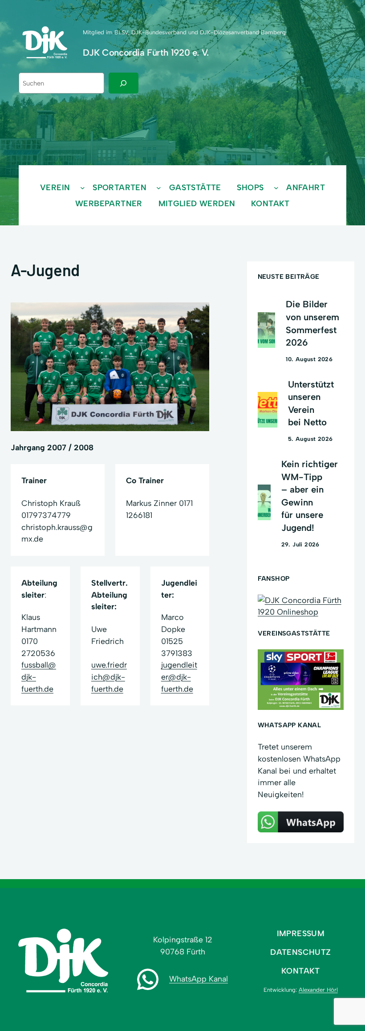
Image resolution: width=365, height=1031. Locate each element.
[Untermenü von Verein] (82, 187)
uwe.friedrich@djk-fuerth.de (109, 676)
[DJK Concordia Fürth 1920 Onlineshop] (301, 611)
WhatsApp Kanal (198, 978)
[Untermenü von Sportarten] (158, 187)
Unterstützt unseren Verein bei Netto (311, 403)
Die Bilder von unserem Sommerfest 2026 (312, 323)
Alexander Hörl (318, 989)
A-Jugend (45, 269)
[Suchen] (123, 83)
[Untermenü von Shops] (276, 187)
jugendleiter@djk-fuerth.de (179, 676)
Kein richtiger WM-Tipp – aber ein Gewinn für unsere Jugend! (309, 496)
